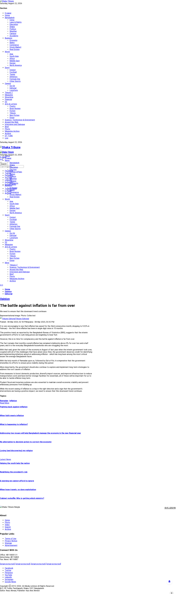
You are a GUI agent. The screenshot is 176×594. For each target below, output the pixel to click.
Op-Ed (12, 86)
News (7, 160)
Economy (13, 40)
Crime (12, 20)
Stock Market (15, 47)
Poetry (12, 106)
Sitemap (8, 543)
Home (7, 15)
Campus (13, 33)
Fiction (12, 111)
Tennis (12, 74)
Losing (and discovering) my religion (16, 450)
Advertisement (11, 545)
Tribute (13, 113)
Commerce (14, 45)
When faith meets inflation (12, 415)
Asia (11, 54)
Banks (12, 42)
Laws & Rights (16, 22)
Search (8, 527)
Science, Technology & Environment (20, 120)
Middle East (15, 61)
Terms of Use (10, 538)
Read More (4, 403)
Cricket (13, 70)
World (7, 52)
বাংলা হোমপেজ (170, 507)
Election (13, 169)
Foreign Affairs (16, 172)
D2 (6, 102)
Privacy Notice (11, 541)
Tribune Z (9, 92)
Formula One (15, 79)
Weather (13, 31)
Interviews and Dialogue (15, 124)
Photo (7, 129)
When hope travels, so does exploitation (18, 489)
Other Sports (15, 81)
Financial (8, 99)
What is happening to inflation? (14, 424)
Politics (13, 29)
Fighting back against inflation (13, 407)
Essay (12, 117)
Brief (7, 127)
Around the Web (11, 122)
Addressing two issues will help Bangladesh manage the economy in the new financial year (40, 433)
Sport (7, 67)
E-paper (8, 13)
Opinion (8, 83)
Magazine (9, 95)
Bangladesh (9, 17)
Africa (12, 58)
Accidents (14, 36)
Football (13, 72)
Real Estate (15, 49)
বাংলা (1, 159)
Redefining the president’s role (13, 472)
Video (7, 525)
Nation (12, 174)
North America (16, 65)
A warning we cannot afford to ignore (17, 481)
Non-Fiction (14, 115)
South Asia (14, 56)
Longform (14, 90)
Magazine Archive (12, 131)
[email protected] (7, 564)
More (7, 263)
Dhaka (12, 27)
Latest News (5, 459)
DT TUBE (9, 136)
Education (14, 24)
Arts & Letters (11, 104)
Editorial (13, 88)
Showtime (9, 97)
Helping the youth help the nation (15, 463)
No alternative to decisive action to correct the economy (25, 442)
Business (8, 38)
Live (6, 138)
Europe (12, 63)
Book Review (15, 108)
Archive (8, 133)
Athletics (13, 77)
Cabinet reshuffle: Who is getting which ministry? (22, 498)
